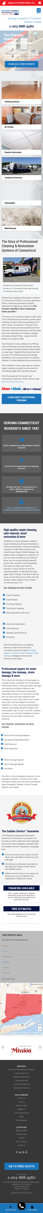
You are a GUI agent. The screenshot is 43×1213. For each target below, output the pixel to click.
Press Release (21, 1120)
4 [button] (23, 67)
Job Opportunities (21, 1113)
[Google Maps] (23, 1152)
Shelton (7, 653)
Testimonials (21, 1134)
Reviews (21, 1145)
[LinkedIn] (20, 1152)
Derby (21, 653)
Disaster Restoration (21, 1077)
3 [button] (21, 67)
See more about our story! (13, 382)
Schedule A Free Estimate (21, 64)
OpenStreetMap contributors (34, 1033)
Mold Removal (21, 1081)
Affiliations (21, 1109)
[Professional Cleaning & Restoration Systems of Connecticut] (21, 1206)
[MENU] (39, 10)
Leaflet (13, 1033)
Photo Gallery (21, 1142)
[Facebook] (16, 1152)
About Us (21, 1098)
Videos (21, 1138)
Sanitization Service (21, 1088)
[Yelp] (26, 1152)
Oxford (36, 653)
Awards (22, 1102)
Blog (22, 1117)
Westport (8, 656)
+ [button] (40, 1025)
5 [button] (26, 67)
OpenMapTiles (21, 1033)
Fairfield (28, 653)
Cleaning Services (21, 1073)
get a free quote (22, 1166)
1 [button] (15, 67)
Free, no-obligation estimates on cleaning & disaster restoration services (21, 509)
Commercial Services (21, 1084)
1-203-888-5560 (21, 26)
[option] (21, 51)
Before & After (21, 1130)
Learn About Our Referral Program (21, 399)
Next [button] (40, 1047)
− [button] (40, 1029)
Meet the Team (22, 1106)
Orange (32, 650)
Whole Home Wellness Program (22, 1069)
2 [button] (18, 67)
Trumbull (15, 653)
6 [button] (29, 67)
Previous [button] (3, 1047)
